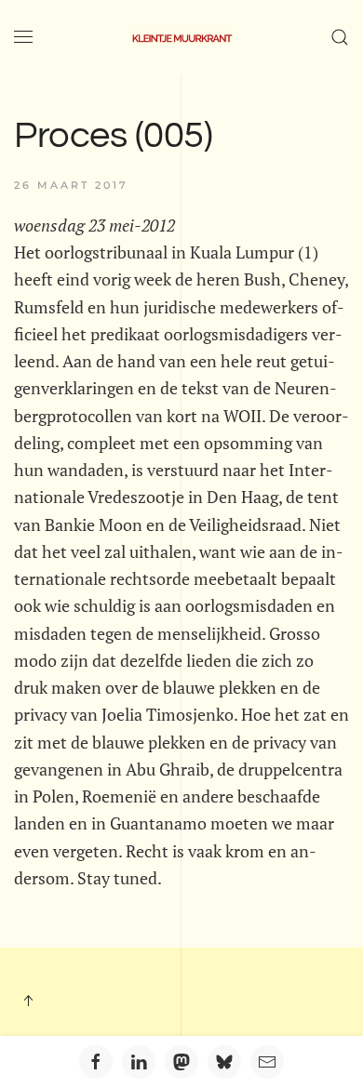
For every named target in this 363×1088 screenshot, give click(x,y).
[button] (23, 37)
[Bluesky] (224, 1062)
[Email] (267, 1062)
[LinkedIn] (138, 1062)
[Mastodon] (181, 1062)
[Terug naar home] (181, 37)
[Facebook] (96, 1062)
